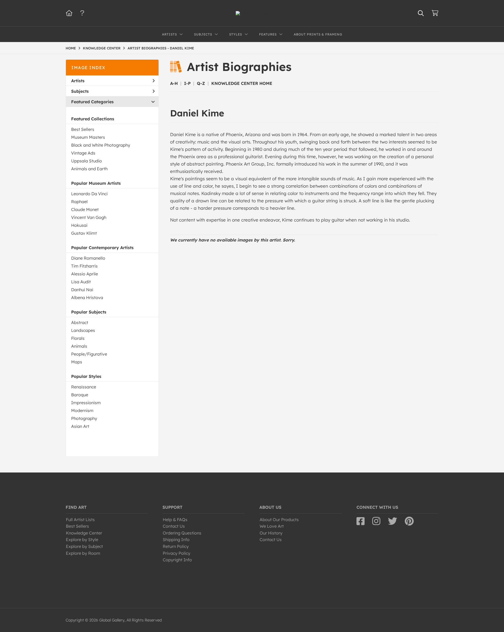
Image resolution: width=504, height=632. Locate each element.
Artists (78, 80)
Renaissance (83, 386)
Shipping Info (176, 539)
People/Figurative (89, 354)
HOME (71, 48)
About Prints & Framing (318, 34)
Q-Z (201, 83)
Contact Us (174, 526)
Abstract (79, 322)
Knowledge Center (84, 533)
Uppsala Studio (86, 160)
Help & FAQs (175, 519)
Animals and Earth (89, 168)
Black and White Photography (100, 145)
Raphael (79, 201)
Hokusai (79, 225)
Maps (76, 361)
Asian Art (80, 426)
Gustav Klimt (84, 233)
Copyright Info (177, 559)
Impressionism (86, 402)
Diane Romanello (88, 258)
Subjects (80, 91)
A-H (174, 83)
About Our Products (279, 519)
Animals (79, 346)
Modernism (82, 410)
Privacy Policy (176, 553)
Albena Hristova (87, 297)
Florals (78, 338)
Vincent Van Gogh (88, 217)
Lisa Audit (81, 281)
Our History (271, 533)
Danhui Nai (82, 289)
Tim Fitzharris (84, 266)
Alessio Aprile (84, 273)
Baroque (79, 394)
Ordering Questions (182, 533)
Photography (84, 418)
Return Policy (176, 546)
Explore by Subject (84, 546)
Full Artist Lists (80, 519)
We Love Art (272, 526)
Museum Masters (88, 137)
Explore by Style (82, 539)
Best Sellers (82, 129)
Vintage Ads (83, 153)
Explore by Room (83, 553)
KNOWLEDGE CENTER (101, 48)
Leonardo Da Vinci (89, 193)
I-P (187, 83)
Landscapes (83, 330)
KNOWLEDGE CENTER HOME (241, 83)
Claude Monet (85, 209)
